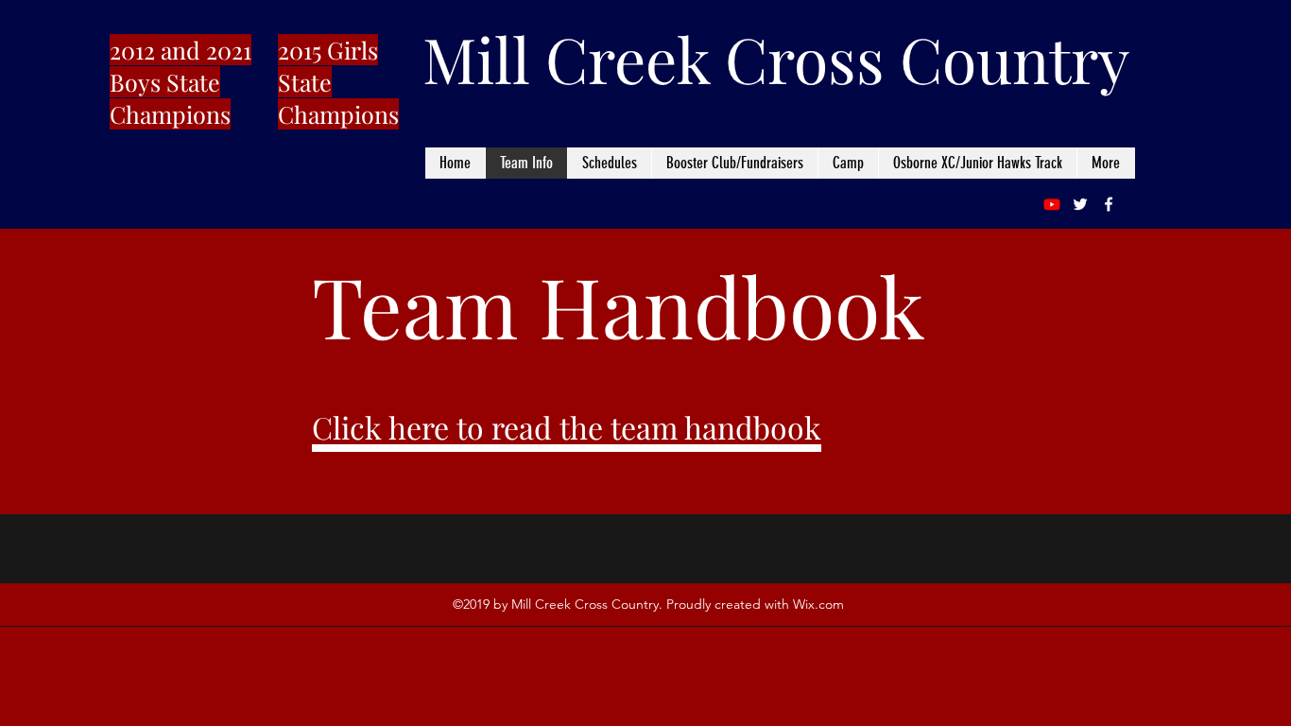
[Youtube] (1051, 204)
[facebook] (1108, 204)
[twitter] (1080, 204)
